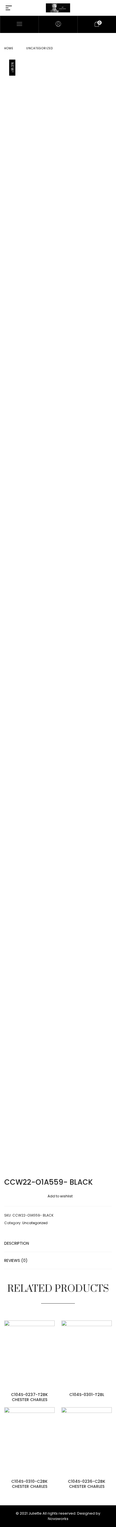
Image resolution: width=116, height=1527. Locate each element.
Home (8, 48)
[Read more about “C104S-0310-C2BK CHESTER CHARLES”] (53, 1435)
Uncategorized (39, 48)
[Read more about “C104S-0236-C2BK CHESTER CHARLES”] (110, 1435)
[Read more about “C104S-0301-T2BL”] (110, 1348)
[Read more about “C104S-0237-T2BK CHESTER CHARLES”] (53, 1348)
